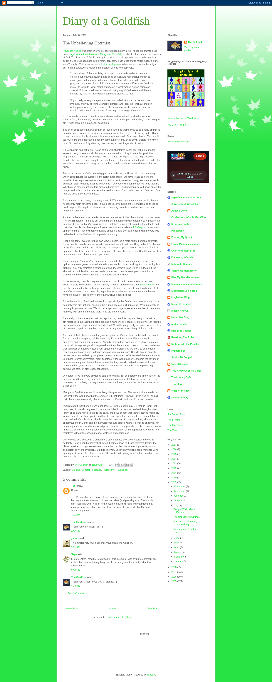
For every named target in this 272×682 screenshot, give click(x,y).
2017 (174, 444)
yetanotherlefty (179, 397)
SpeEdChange (179, 364)
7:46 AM (75, 515)
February (179, 556)
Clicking (75, 469)
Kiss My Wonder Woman (185, 277)
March (178, 552)
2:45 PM (75, 586)
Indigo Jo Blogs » (181, 264)
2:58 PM (75, 570)
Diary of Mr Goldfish (178, 125)
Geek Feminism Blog (183, 250)
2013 (174, 463)
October (179, 495)
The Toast (172, 430)
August (178, 500)
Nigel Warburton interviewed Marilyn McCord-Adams (97, 54)
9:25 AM (75, 547)
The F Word (173, 419)
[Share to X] (124, 465)
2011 (174, 473)
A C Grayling (139, 227)
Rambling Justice (181, 330)
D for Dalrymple (180, 224)
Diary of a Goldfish (106, 21)
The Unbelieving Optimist (186, 516)
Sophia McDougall (181, 357)
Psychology (122, 469)
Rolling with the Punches (185, 344)
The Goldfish (78, 522)
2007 (174, 572)
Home (112, 608)
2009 (174, 482)
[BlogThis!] (120, 465)
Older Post (152, 608)
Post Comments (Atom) (119, 617)
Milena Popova (179, 310)
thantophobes (147, 284)
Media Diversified (181, 304)
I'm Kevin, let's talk (182, 257)
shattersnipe (178, 350)
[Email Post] (110, 464)
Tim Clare (176, 384)
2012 (174, 468)
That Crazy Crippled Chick (186, 370)
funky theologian (110, 64)
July (176, 505)
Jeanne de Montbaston (184, 270)
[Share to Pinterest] (131, 465)
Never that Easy (180, 317)
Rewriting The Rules (182, 337)
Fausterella (177, 230)
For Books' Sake (176, 414)
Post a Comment (77, 593)
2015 (174, 454)
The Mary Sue (175, 425)
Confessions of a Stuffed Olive (188, 217)
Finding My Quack (181, 237)
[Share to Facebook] (127, 465)
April (177, 547)
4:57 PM (75, 531)
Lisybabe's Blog (180, 297)
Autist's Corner (179, 210)
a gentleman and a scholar (186, 197)
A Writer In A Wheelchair (185, 204)
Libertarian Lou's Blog (184, 290)
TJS (73, 485)
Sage (74, 554)
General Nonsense (91, 469)
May (177, 542)
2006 (174, 576)
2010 (174, 477)
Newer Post (72, 608)
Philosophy (108, 469)
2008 (174, 567)
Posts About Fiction (178, 141)
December (180, 486)
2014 (174, 459)
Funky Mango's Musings (185, 244)
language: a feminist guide (186, 284)
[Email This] (117, 465)
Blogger (151, 674)
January (179, 561)
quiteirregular (179, 324)
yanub (74, 538)
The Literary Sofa (181, 377)
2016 (174, 449)
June (177, 538)
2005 (174, 581)
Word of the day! (180, 390)
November (180, 491)
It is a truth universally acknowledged (185, 523)
